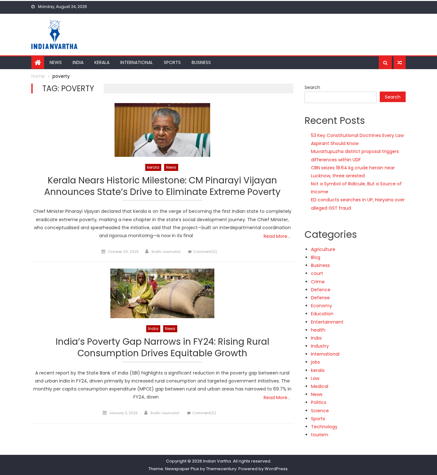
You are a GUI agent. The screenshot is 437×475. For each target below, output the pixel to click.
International (136, 62)
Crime (318, 281)
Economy (321, 305)
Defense (320, 297)
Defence (320, 289)
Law (315, 378)
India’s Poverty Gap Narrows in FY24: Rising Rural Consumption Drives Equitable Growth (162, 347)
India (78, 62)
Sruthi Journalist (165, 251)
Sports (172, 62)
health (318, 330)
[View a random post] (399, 62)
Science (320, 410)
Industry (320, 346)
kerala (153, 167)
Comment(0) (205, 251)
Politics (318, 402)
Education (322, 313)
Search (312, 87)
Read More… (277, 236)
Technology (324, 426)
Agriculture (323, 249)
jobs (315, 362)
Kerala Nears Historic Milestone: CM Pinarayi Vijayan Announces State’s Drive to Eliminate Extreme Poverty (162, 186)
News (56, 62)
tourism (319, 434)
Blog (315, 257)
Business (201, 62)
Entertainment (327, 322)
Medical (319, 386)
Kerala (101, 62)
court (317, 273)
